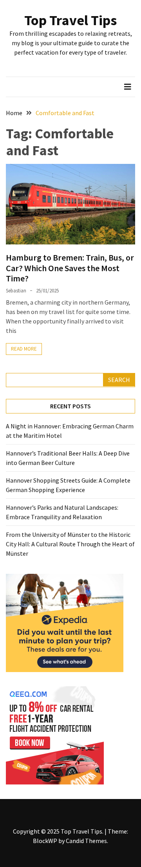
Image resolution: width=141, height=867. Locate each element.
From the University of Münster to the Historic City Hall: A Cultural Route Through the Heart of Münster (70, 544)
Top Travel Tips (70, 20)
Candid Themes (86, 841)
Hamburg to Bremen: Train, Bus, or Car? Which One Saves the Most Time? (70, 268)
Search (119, 380)
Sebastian (16, 290)
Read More (24, 348)
